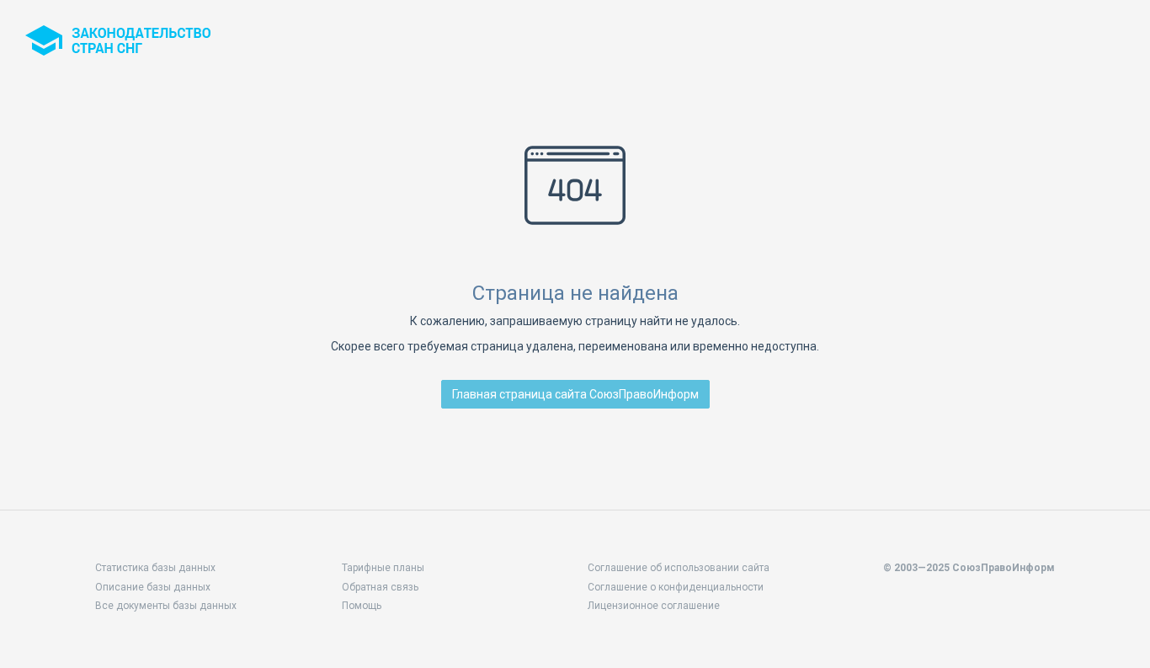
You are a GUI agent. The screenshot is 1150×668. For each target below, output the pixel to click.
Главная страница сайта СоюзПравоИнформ (575, 394)
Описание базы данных (152, 587)
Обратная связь (380, 587)
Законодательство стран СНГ (117, 40)
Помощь (361, 606)
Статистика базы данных (155, 568)
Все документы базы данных (166, 606)
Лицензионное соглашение (654, 606)
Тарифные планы (383, 568)
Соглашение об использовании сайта (678, 568)
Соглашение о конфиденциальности (676, 587)
